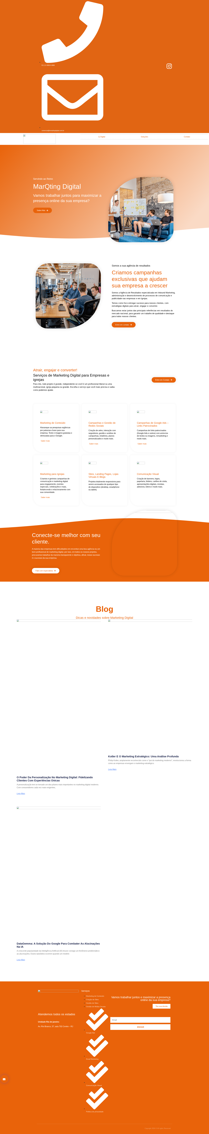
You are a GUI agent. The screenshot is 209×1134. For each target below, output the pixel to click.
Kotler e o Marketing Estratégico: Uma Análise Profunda (143, 756)
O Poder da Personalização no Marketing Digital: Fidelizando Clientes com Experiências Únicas (55, 779)
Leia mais (21, 794)
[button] (4, 1079)
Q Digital (101, 137)
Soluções (144, 137)
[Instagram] (169, 66)
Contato (187, 137)
